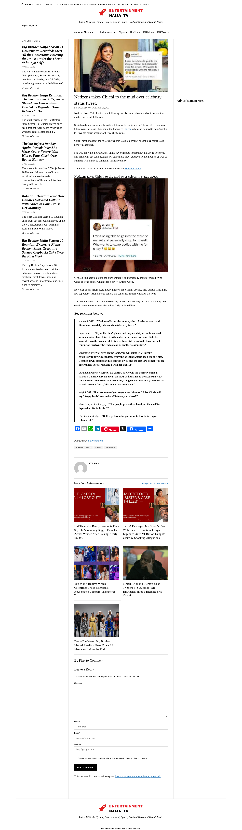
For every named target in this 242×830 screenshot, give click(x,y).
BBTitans (148, 32)
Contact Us (51, 4)
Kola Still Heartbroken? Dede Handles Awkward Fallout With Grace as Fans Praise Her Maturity (43, 202)
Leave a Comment (31, 88)
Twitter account (133, 168)
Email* (77, 733)
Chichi (127, 129)
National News (82, 32)
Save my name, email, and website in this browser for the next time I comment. (113, 758)
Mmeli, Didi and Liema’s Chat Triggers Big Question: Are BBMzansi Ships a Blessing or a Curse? (142, 589)
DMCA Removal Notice (129, 4)
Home (146, 4)
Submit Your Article (71, 4)
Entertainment (105, 32)
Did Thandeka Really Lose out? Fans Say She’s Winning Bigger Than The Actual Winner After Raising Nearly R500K (96, 532)
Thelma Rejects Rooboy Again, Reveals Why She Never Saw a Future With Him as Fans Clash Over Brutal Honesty (40, 151)
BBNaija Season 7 (83, 448)
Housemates (110, 448)
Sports (123, 32)
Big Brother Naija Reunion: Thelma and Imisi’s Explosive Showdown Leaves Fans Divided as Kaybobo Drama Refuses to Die (43, 103)
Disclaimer (90, 4)
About (39, 4)
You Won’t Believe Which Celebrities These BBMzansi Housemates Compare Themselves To (94, 589)
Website (77, 744)
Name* (77, 722)
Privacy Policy (106, 4)
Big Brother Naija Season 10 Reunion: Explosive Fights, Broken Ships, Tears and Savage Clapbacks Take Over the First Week (43, 248)
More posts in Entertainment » (154, 483)
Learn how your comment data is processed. (138, 776)
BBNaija (135, 32)
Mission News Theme (111, 829)
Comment (78, 683)
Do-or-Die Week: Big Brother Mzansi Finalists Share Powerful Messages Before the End (93, 645)
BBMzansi (163, 32)
